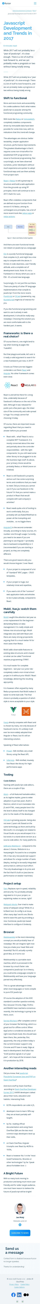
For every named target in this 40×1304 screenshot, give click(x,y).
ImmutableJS (29, 119)
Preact (9, 751)
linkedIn (20, 1224)
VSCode (7, 820)
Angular (7, 373)
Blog (34, 11)
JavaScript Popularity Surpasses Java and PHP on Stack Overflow (19, 1076)
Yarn (5, 888)
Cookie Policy (25, 1284)
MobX (6, 617)
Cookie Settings (19, 1287)
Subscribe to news (20, 1233)
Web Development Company (22, 11)
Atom (6, 794)
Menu (35, 3)
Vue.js (6, 722)
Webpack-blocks (10, 904)
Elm (5, 254)
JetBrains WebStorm (12, 846)
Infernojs (10, 760)
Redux (18, 119)
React (24, 370)
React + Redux (9, 181)
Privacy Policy (14, 1284)
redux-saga (27, 213)
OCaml (18, 296)
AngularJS (8, 527)
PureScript (8, 296)
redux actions (9, 216)
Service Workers (10, 1021)
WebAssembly (9, 937)
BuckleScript (9, 299)
